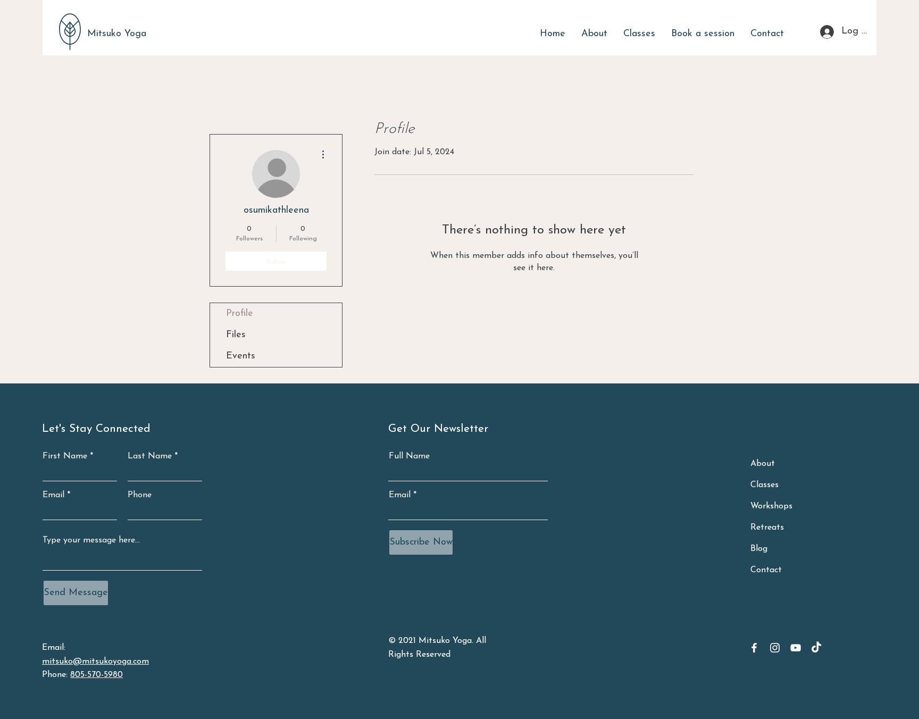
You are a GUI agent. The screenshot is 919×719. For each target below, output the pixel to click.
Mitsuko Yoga (116, 34)
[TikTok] (816, 647)
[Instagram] (774, 647)
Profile (239, 314)
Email (53, 495)
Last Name (150, 456)
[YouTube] (795, 647)
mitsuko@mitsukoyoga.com (95, 661)
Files (236, 335)
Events (240, 356)
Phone (140, 495)
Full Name (409, 456)
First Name (65, 456)
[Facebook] (754, 647)
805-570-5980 (96, 675)
